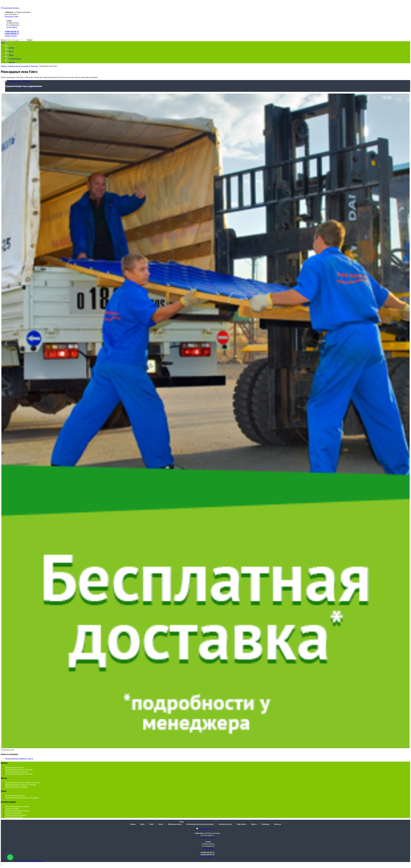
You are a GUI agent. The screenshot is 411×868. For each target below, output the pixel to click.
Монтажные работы (175, 5)
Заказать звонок (11, 36)
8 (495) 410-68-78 (12, 31)
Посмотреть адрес (12, 16)
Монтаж (11, 62)
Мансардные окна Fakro (14, 817)
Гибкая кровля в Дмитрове (15, 767)
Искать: (3, 40)
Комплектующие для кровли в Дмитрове (23, 66)
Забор (10, 55)
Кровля (11, 48)
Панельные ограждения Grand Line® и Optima (22, 798)
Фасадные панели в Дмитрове (16, 787)
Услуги (181, 2)
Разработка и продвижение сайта (30, 861)
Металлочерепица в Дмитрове (16, 771)
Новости (254, 5)
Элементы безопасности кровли (17, 810)
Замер (152, 5)
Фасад (11, 51)
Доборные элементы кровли (15, 815)
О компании (265, 5)
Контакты (277, 5)
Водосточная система (13, 813)
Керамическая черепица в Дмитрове (18, 769)
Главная (133, 5)
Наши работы (241, 5)
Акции (142, 5)
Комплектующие (14, 58)
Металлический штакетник (15, 795)
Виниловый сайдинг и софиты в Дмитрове (20, 784)
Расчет (161, 5)
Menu (3, 42)
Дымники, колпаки (12, 808)
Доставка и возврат (225, 5)
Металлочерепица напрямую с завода (19, 758)
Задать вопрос (11, 27)
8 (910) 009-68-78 (12, 33)
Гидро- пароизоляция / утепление (17, 806)
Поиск (30, 40)
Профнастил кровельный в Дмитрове (19, 774)
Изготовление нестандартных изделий (200, 5)
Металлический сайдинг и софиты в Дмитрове (22, 782)
